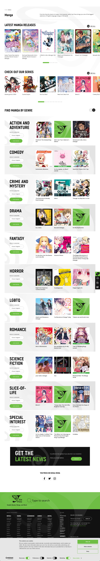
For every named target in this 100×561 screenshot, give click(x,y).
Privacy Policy (73, 525)
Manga (19, 516)
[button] (46, 62)
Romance (9, 535)
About (61, 522)
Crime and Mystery (9, 524)
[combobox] (17, 135)
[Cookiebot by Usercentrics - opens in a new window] (9, 558)
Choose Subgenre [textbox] (16, 135)
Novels (9, 516)
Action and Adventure (9, 519)
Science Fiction (10, 537)
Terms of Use (82, 525)
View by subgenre (14, 132)
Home (6, 9)
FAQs (61, 526)
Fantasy (8, 529)
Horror (8, 531)
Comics (39, 516)
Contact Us (62, 533)
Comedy (8, 521)
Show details (76, 558)
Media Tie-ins (40, 535)
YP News (62, 517)
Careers (61, 524)
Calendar (62, 519)
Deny (87, 551)
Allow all (88, 541)
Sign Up (88, 518)
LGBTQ (8, 533)
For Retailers (62, 528)
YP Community (63, 515)
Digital (50, 516)
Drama (8, 527)
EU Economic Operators (62, 531)
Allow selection (88, 546)
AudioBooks (30, 516)
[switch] (42, 558)
